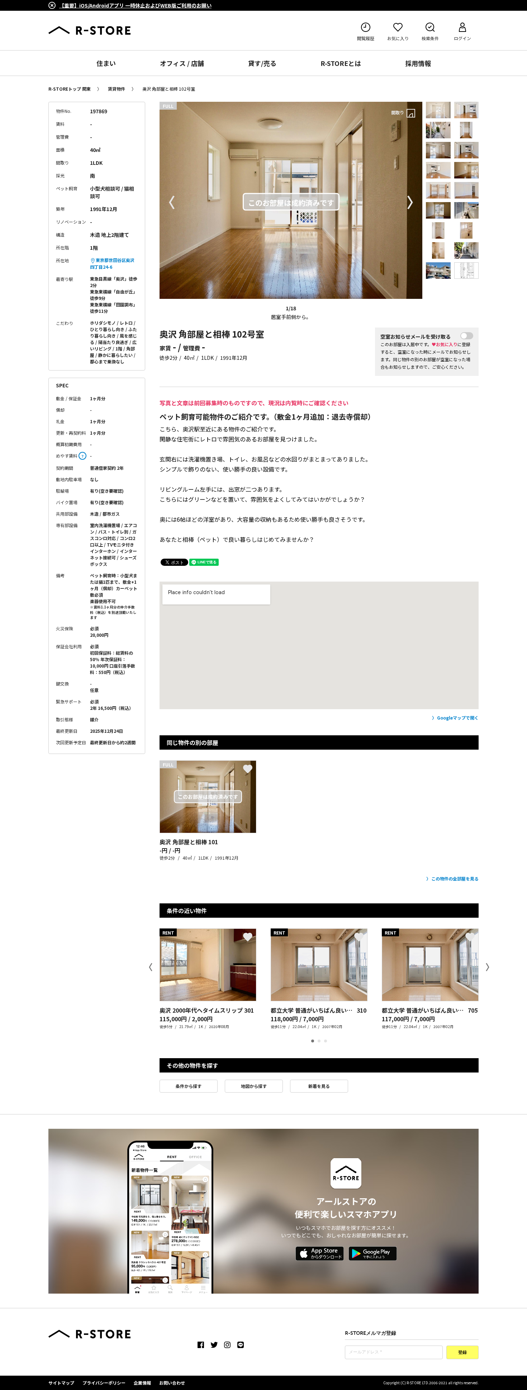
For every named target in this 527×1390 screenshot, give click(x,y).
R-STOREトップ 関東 (69, 89)
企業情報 (142, 1383)
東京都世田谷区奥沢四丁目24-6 (112, 263)
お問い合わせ (172, 1383)
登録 (462, 1353)
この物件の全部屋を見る (455, 878)
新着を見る (319, 1086)
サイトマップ (61, 1383)
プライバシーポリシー (103, 1383)
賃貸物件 (116, 89)
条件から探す (188, 1086)
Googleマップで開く (458, 718)
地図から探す (254, 1086)
